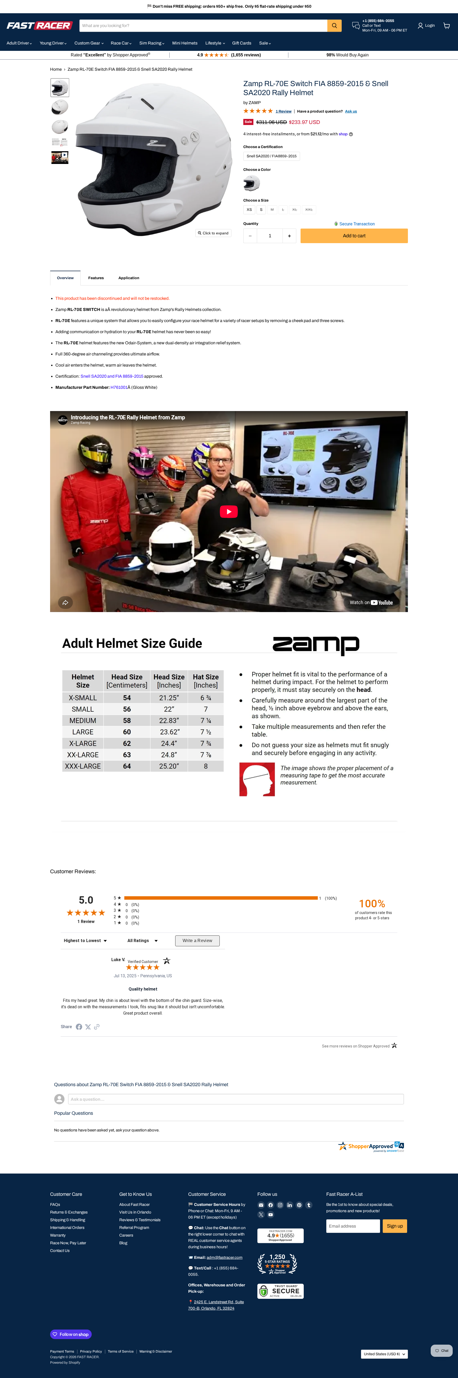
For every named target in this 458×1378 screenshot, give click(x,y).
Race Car (120, 43)
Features (96, 278)
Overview (65, 278)
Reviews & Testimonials (140, 1220)
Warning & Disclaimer (155, 1351)
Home (56, 69)
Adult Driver (18, 43)
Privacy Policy (91, 1351)
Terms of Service (121, 1351)
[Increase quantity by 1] (289, 236)
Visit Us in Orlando (135, 1212)
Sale (264, 43)
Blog (123, 1243)
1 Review (284, 111)
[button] (60, 88)
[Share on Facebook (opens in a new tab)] (79, 1027)
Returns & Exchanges (69, 1212)
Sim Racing (150, 43)
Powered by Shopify (65, 1362)
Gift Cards (241, 43)
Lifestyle (213, 43)
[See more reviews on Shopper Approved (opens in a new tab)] (97, 1027)
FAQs (55, 1204)
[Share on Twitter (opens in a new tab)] (88, 1026)
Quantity (250, 224)
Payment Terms (62, 1351)
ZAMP (255, 102)
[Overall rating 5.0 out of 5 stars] (258, 112)
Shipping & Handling (67, 1220)
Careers (126, 1235)
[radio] (229, 898)
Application (128, 278)
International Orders (67, 1227)
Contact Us (60, 1250)
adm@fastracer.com (225, 1257)
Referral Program (134, 1227)
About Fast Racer (134, 1204)
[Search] (334, 26)
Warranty (58, 1235)
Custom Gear (87, 43)
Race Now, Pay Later (68, 1243)
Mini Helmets (184, 43)
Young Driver (52, 43)
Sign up (395, 1226)
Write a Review (198, 940)
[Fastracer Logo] (40, 25)
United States (382, 1354)
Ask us (351, 111)
